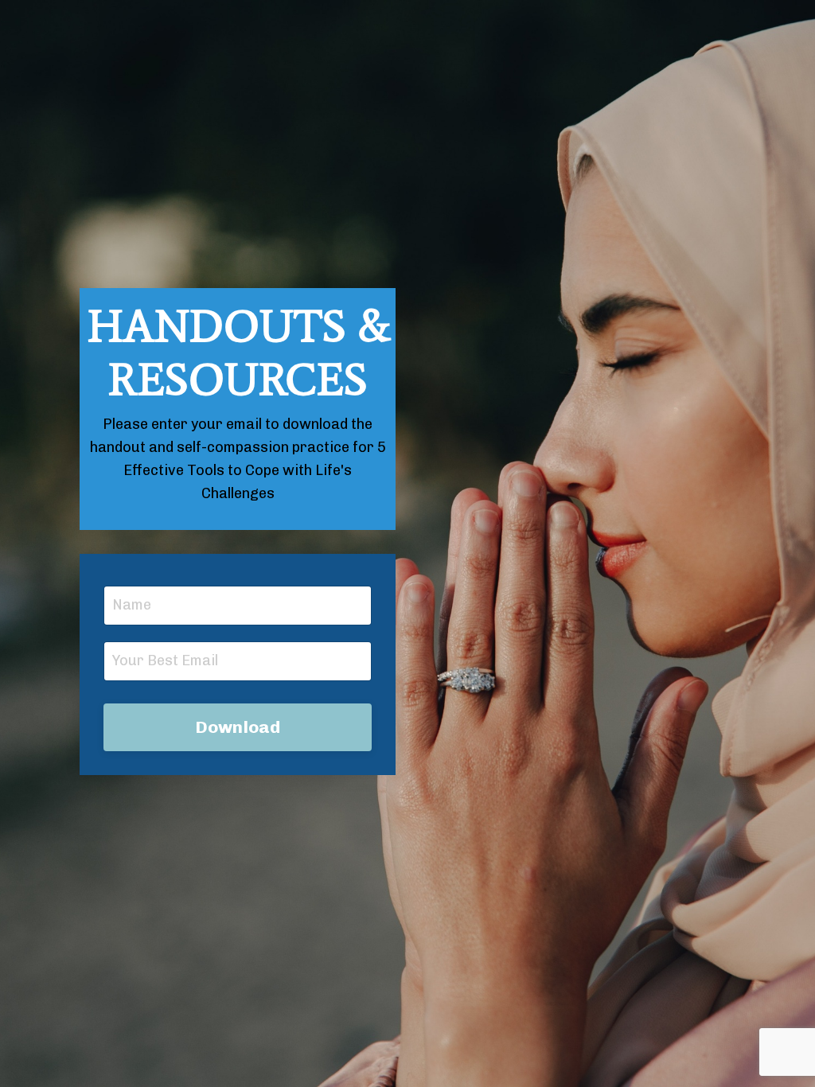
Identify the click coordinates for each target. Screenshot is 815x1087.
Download (238, 727)
